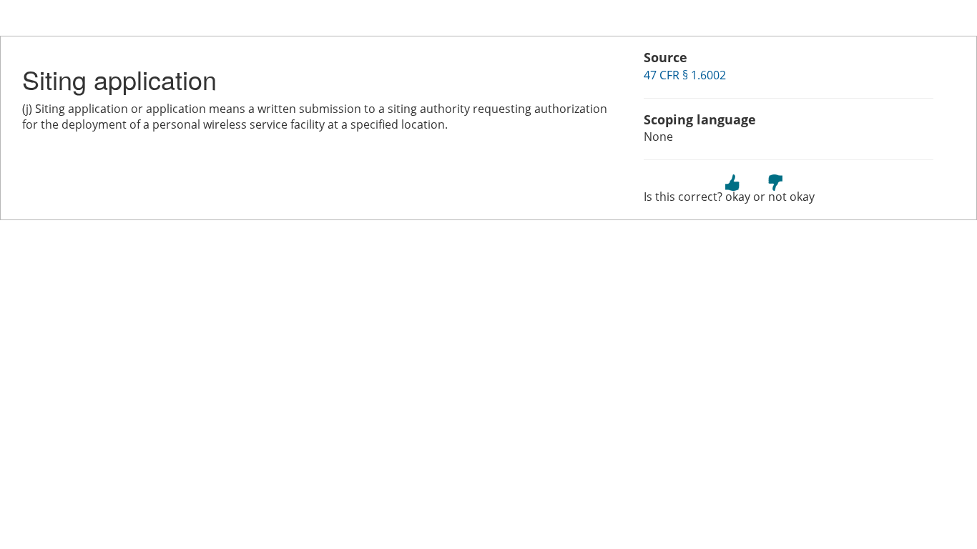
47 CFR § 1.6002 (685, 75)
